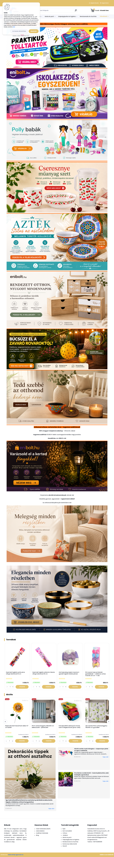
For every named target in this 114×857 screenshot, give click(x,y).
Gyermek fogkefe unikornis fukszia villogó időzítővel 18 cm (43, 673)
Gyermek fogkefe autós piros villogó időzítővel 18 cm (15, 673)
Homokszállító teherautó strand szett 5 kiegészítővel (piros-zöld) (69, 726)
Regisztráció (105, 3)
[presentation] (5, 721)
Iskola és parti (49, 16)
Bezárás (34, 31)
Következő (103, 16)
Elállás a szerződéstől (106, 855)
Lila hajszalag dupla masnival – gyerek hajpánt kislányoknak (69, 673)
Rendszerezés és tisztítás (88, 16)
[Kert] (57, 442)
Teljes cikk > (51, 808)
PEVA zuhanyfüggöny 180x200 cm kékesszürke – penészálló (43, 726)
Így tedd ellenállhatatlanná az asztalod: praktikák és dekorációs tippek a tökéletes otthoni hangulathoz (29, 801)
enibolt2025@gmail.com (99, 837)
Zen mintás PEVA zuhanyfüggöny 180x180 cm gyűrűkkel (96, 726)
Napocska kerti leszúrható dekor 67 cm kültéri (16, 726)
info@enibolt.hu (92, 839)
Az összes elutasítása (19, 31)
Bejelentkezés (95, 3)
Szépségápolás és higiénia (67, 16)
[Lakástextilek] (57, 506)
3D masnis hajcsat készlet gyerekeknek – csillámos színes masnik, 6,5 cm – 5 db (95, 673)
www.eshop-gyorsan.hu (15, 855)
